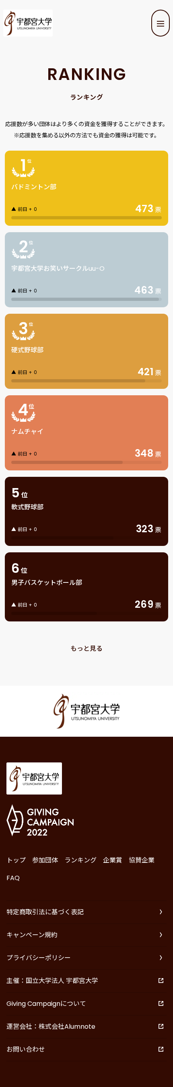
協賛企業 (141, 860)
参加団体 (45, 860)
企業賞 (112, 860)
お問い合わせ (25, 1049)
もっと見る (86, 648)
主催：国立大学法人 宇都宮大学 (52, 980)
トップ (16, 860)
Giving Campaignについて (46, 1003)
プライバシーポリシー (38, 957)
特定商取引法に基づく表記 (45, 912)
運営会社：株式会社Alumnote (50, 1026)
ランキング (80, 860)
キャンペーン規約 (32, 935)
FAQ (13, 878)
